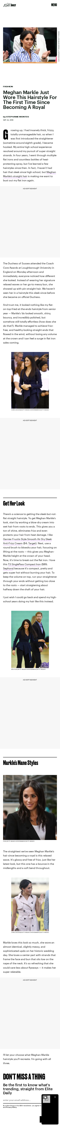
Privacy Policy (11, 1107)
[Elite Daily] (9, 5)
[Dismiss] (55, 1097)
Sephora (8, 568)
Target (32, 543)
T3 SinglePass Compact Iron (24, 564)
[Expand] (44, 1097)
